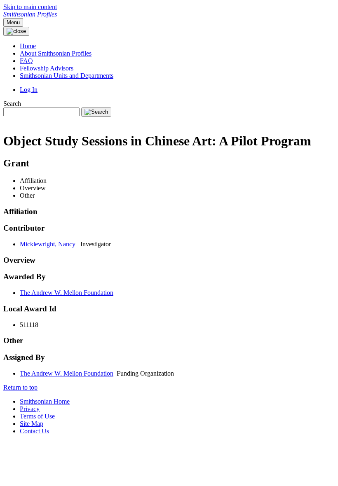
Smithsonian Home (45, 401)
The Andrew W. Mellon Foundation (66, 292)
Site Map (31, 423)
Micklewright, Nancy (47, 244)
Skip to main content (30, 6)
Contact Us (34, 431)
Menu (13, 22)
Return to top (20, 387)
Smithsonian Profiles (30, 14)
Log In (29, 89)
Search (12, 103)
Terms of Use (37, 416)
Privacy (30, 408)
